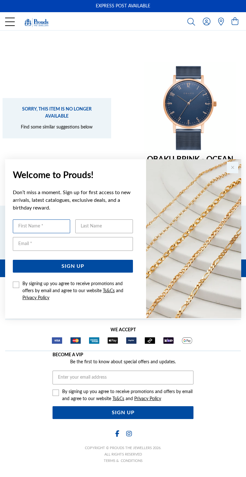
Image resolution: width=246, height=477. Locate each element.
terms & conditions (123, 461)
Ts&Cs (109, 291)
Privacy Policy (35, 298)
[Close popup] (232, 167)
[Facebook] (117, 434)
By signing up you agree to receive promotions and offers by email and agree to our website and (72, 291)
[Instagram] (129, 434)
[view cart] (235, 22)
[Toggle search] (192, 21)
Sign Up (73, 266)
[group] (123, 6)
